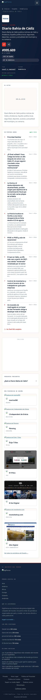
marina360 (13, 400)
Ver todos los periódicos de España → (16, 553)
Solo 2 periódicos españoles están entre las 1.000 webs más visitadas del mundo (20, 667)
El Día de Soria (7, 643)
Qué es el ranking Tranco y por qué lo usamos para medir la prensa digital (19, 663)
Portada (5, 676)
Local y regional (8, 69)
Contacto (26, 679)
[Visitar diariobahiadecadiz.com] (4, 44)
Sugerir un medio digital (12, 682)
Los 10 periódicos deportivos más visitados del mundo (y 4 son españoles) (20, 654)
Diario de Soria (7, 633)
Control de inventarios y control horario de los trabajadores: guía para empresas (16, 284)
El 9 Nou (12, 473)
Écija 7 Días (13, 442)
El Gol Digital (14, 503)
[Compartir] (9, 44)
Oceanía (4, 595)
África (4, 589)
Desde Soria (6, 629)
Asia (3, 583)
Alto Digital (13, 545)
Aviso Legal (14, 676)
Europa (4, 592)
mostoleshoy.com (16, 515)
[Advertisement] (20, 355)
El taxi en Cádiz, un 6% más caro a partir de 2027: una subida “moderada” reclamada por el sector (17, 260)
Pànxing (12, 428)
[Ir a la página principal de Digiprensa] (11, 2)
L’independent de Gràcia (18, 414)
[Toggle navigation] (37, 3)
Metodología (20, 685)
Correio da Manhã (8, 640)
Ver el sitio (20, 99)
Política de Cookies (14, 679)
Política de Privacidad (28, 676)
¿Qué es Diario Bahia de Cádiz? (16, 381)
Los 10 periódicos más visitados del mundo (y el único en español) (20, 658)
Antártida (5, 598)
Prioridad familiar (14, 137)
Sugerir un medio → (8, 619)
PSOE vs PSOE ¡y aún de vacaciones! (16, 239)
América (4, 586)
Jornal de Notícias (8, 636)
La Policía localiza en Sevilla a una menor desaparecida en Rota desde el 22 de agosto (15, 217)
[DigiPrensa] (11, 571)
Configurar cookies (20, 688)
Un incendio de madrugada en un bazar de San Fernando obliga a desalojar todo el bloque (17, 308)
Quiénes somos (28, 682)
